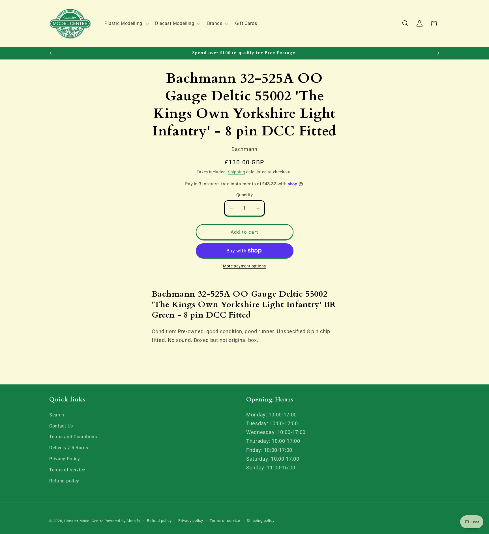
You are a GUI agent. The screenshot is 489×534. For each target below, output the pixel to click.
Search (56, 415)
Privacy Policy (64, 458)
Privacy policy (190, 520)
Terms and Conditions (73, 436)
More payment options (244, 266)
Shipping (236, 172)
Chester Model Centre (83, 521)
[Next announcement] (438, 53)
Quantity (244, 195)
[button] (126, 23)
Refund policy (64, 481)
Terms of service (67, 470)
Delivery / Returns (68, 447)
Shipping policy (260, 520)
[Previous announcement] (50, 53)
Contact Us (61, 426)
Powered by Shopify (122, 521)
